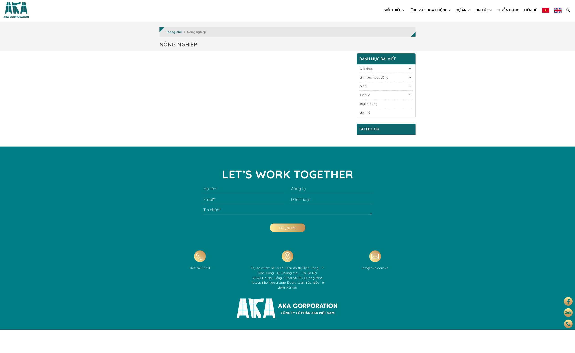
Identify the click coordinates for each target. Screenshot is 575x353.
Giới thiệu (392, 10)
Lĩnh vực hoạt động (429, 10)
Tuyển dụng (508, 10)
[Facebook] (568, 301)
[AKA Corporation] (16, 9)
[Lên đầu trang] (567, 346)
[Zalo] (568, 312)
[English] (558, 10)
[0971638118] (568, 323)
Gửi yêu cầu (287, 228)
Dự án (462, 10)
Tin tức (482, 10)
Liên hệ (530, 10)
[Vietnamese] (545, 10)
